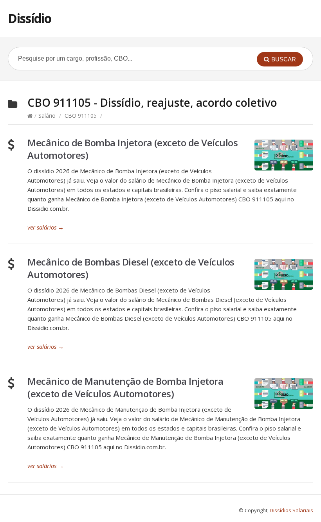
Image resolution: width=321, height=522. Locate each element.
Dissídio (29, 18)
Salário (47, 115)
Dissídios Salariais (291, 510)
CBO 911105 (81, 115)
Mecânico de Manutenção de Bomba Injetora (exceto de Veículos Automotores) (125, 387)
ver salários (45, 227)
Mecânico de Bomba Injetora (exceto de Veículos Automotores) (132, 148)
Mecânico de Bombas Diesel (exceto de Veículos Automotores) (130, 268)
